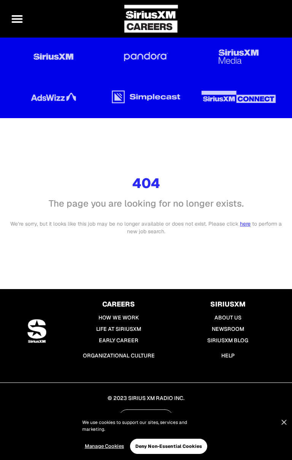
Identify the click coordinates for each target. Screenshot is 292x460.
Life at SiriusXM (118, 329)
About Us (227, 317)
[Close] (284, 422)
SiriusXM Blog (227, 340)
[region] (146, 436)
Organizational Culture (119, 355)
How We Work (118, 317)
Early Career (118, 340)
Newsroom (228, 329)
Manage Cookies (104, 446)
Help (228, 355)
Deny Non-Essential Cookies (168, 446)
